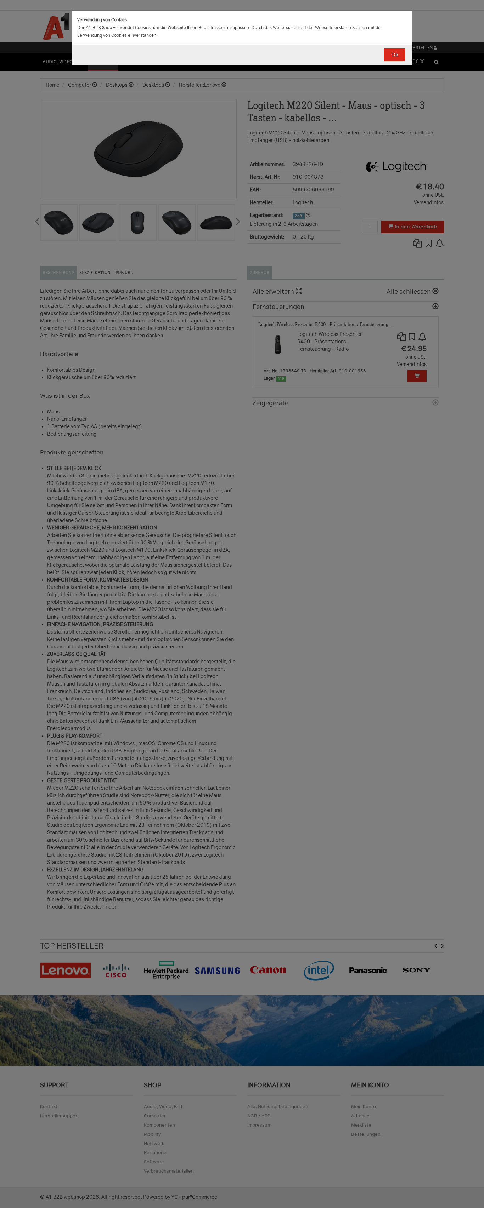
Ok (394, 55)
